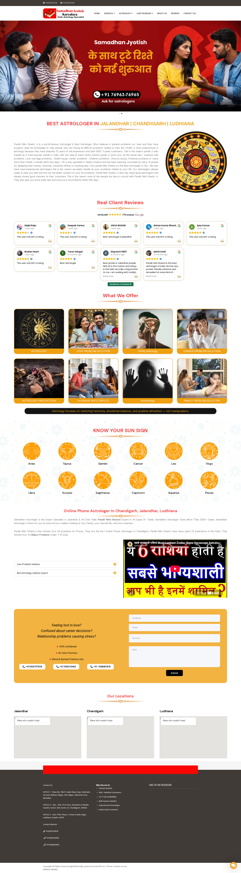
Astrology (125, 13)
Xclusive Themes (50, 869)
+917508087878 (52, 845)
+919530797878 (51, 831)
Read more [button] (108, 276)
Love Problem (144, 13)
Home (97, 13)
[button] (119, 113)
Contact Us (190, 13)
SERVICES (108, 13)
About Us (162, 13)
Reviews (175, 13)
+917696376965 (52, 838)
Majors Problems (40, 534)
